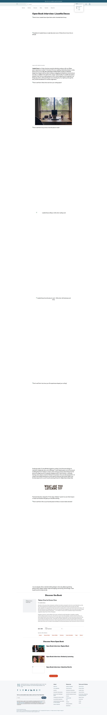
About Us (53, 7)
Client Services (69, 688)
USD (79, 7)
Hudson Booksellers (69, 635)
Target (76, 635)
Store (41, 7)
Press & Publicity (57, 704)
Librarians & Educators (70, 690)
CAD (79, 9)
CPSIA (80, 701)
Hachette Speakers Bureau (71, 694)
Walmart (81, 635)
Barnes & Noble (47, 635)
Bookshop (61, 635)
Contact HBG (68, 698)
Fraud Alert (81, 699)
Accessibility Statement (58, 699)
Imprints (46, 7)
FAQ (67, 699)
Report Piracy (81, 697)
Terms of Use (81, 686)
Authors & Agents (69, 686)
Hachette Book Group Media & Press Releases (59, 702)
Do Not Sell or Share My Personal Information (83, 694)
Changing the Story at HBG (59, 697)
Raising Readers (69, 703)
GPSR (80, 703)
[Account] (86, 4)
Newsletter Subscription (58, 692)
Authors (29, 7)
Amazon (40, 635)
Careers (67, 696)
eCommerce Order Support (71, 692)
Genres (23, 7)
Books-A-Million (55, 635)
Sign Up (44, 697)
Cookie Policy (81, 690)
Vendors (67, 701)
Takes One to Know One (47, 600)
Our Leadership (56, 688)
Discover (35, 7)
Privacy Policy (81, 688)
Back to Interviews (53, 675)
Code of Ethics (81, 692)
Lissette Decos (42, 602)
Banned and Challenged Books (58, 694)
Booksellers (68, 705)
